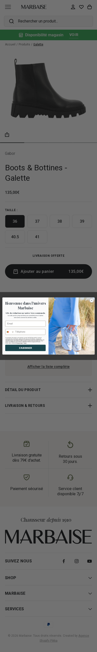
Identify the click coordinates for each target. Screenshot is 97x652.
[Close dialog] (92, 300)
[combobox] (9, 332)
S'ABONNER (25, 347)
